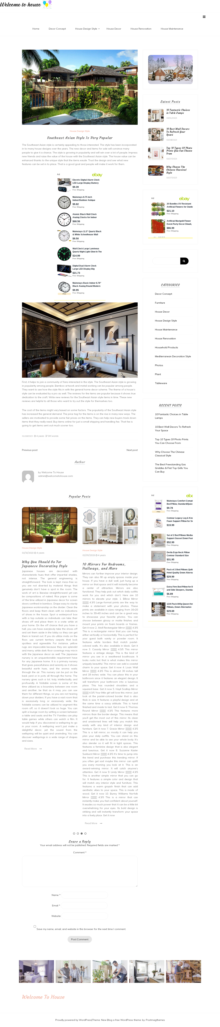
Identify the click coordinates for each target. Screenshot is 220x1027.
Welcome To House (52, 472)
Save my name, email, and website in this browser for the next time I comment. (81, 929)
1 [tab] (74, 833)
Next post (132, 450)
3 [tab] (82, 833)
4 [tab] (85, 833)
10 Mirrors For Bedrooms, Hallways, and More (104, 566)
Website (56, 916)
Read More (30, 748)
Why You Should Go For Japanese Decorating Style (45, 564)
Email (56, 905)
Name (56, 895)
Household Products (166, 347)
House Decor (114, 28)
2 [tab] (78, 833)
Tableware (161, 383)
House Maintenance (172, 28)
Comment (79, 852)
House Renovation (141, 28)
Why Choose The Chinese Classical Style (176, 169)
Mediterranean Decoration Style (173, 356)
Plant (158, 374)
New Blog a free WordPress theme (121, 1020)
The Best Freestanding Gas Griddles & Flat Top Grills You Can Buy (171, 468)
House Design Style (86, 28)
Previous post (29, 450)
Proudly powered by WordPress (73, 1020)
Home (35, 28)
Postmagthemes (155, 1020)
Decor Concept (57, 28)
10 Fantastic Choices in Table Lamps (178, 111)
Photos (159, 365)
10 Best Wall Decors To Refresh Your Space (178, 131)
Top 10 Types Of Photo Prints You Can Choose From (179, 150)
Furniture (160, 302)
